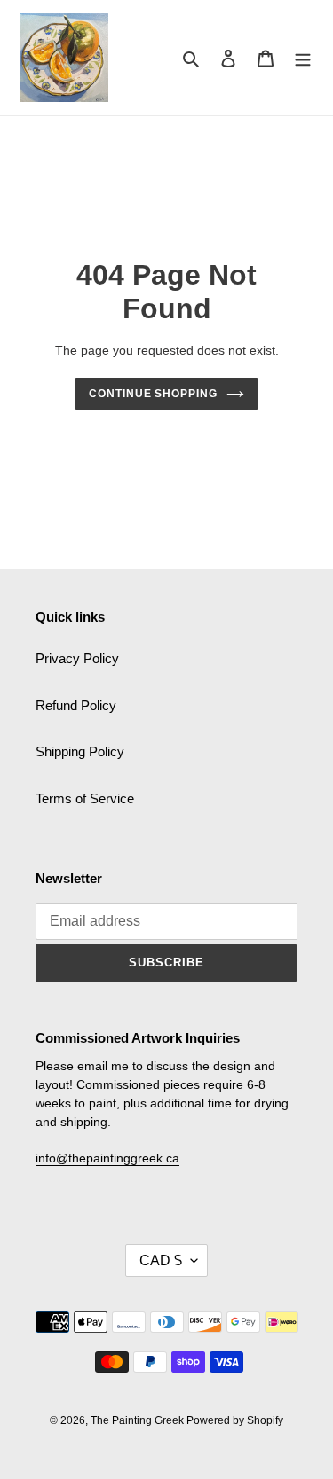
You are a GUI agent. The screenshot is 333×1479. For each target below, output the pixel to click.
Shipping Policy (80, 751)
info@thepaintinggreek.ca (107, 1158)
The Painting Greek (138, 1420)
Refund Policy (76, 705)
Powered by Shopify (234, 1420)
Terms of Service (85, 798)
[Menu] (302, 58)
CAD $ (160, 1260)
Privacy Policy (77, 658)
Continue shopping (153, 393)
